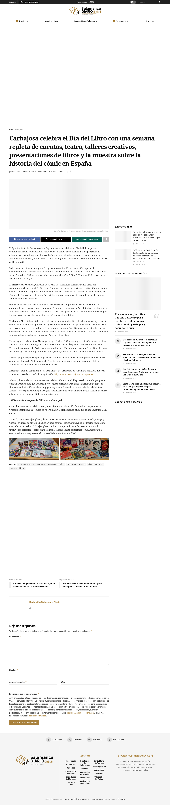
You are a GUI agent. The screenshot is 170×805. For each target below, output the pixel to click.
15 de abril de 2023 (45, 172)
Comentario (15, 636)
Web (63, 682)
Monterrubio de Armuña (85, 773)
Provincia (23, 21)
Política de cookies (97, 799)
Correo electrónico (18, 682)
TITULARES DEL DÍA (30, 2)
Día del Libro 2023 (95, 464)
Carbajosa (19, 130)
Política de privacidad (81, 799)
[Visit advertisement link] (85, 79)
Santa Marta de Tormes (99, 762)
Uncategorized (99, 766)
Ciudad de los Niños (56, 464)
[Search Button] (159, 2)
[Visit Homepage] (85, 11)
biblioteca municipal (26, 464)
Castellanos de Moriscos (71, 778)
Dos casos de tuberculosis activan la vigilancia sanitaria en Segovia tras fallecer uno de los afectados (140, 342)
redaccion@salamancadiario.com (80, 713)
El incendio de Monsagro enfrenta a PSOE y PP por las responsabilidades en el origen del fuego (141, 357)
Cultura (82, 464)
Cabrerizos (70, 764)
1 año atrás (139, 244)
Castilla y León (51, 21)
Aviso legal (69, 799)
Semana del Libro (17, 468)
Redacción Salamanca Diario (23, 172)
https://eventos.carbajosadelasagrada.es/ (74, 374)
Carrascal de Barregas (70, 772)
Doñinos (84, 769)
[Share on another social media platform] (106, 239)
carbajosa (41, 464)
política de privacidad (37, 716)
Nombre (13, 670)
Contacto (12, 2)
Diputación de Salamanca (85, 21)
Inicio (11, 130)
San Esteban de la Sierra (85, 782)
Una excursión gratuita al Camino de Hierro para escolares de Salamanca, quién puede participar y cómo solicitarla (130, 321)
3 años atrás (139, 265)
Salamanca (121, 21)
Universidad (149, 21)
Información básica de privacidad (24, 694)
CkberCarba (71, 464)
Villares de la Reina (99, 778)
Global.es (121, 799)
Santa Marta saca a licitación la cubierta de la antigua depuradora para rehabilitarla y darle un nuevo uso (142, 387)
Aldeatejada (71, 761)
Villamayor (99, 773)
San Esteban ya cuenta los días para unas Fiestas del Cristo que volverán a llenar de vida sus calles (140, 372)
